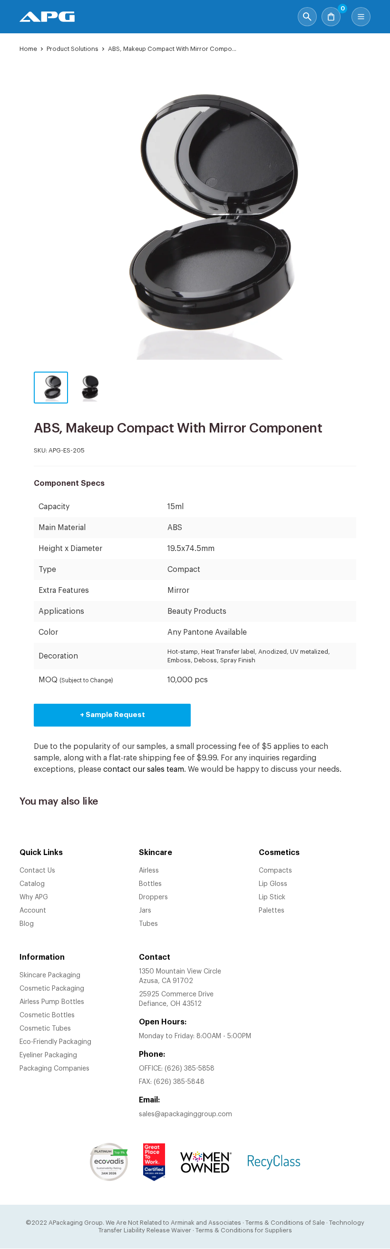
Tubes (148, 924)
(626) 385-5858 (189, 1068)
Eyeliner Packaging (48, 1055)
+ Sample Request (112, 714)
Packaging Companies (54, 1068)
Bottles (150, 884)
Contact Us (37, 870)
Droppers (153, 897)
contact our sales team (143, 769)
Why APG (34, 897)
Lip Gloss (273, 884)
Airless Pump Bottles (52, 1002)
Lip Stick (272, 897)
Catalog (32, 884)
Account (33, 910)
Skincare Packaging (50, 975)
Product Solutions (72, 49)
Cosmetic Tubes (45, 1028)
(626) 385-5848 (179, 1082)
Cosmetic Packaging (52, 988)
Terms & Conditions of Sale (285, 1222)
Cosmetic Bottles (47, 1015)
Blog (27, 924)
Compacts (275, 870)
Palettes (271, 910)
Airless (149, 870)
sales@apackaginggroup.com (185, 1114)
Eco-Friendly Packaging (55, 1042)
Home (28, 49)
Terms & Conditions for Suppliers (243, 1230)
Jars (145, 910)
